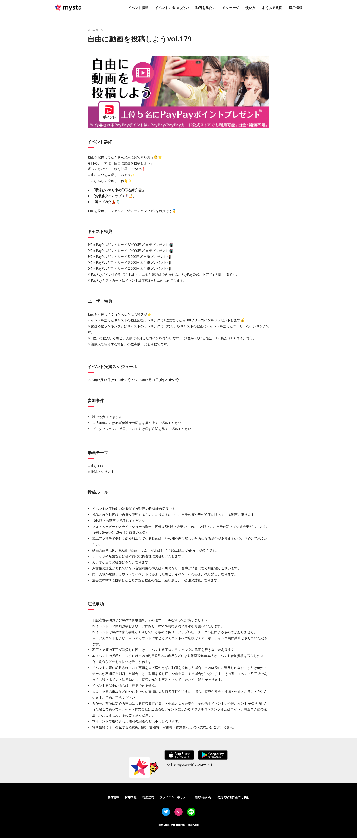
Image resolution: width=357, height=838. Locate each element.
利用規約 (148, 797)
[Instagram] (178, 812)
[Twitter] (166, 812)
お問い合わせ (203, 797)
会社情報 (113, 797)
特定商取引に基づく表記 (233, 797)
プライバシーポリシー (174, 797)
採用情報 (131, 797)
